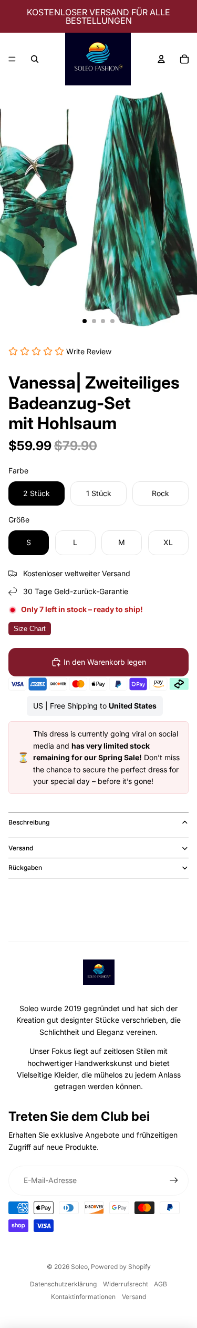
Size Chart (30, 629)
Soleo (79, 1267)
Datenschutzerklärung (63, 1284)
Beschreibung (28, 822)
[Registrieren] (174, 1180)
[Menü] (12, 59)
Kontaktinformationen (83, 1297)
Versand (20, 848)
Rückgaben (25, 867)
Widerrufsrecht (125, 1284)
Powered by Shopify (121, 1267)
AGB (160, 1284)
